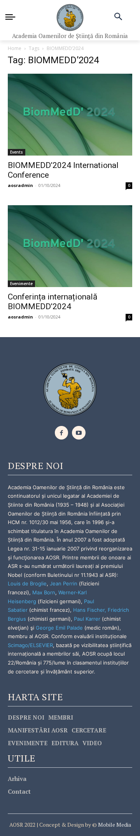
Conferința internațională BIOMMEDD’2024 (52, 301)
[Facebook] (61, 433)
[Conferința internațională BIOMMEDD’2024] (70, 246)
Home (14, 48)
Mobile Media (114, 824)
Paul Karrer (87, 619)
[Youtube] (79, 433)
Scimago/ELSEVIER (30, 645)
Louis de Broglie (27, 583)
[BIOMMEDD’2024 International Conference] (70, 115)
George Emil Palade (59, 628)
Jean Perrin (64, 583)
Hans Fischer (89, 610)
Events (16, 152)
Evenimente (21, 283)
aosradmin (20, 185)
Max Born (43, 592)
